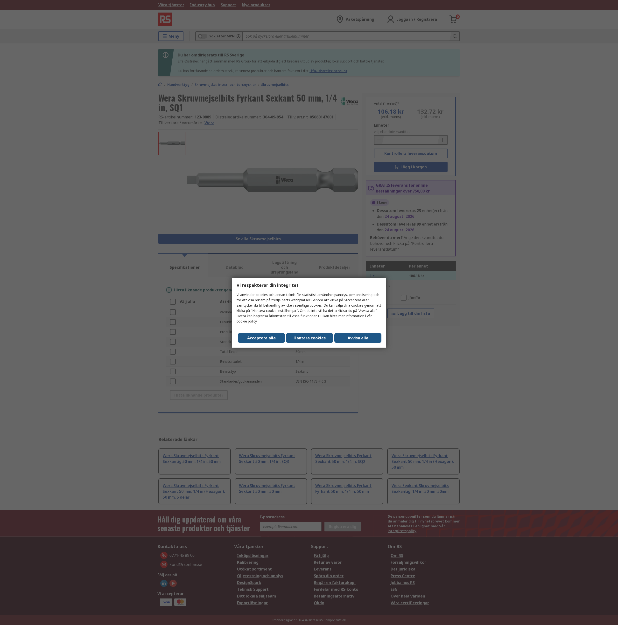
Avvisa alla (358, 338)
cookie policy (247, 321)
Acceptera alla (261, 338)
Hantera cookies (310, 338)
